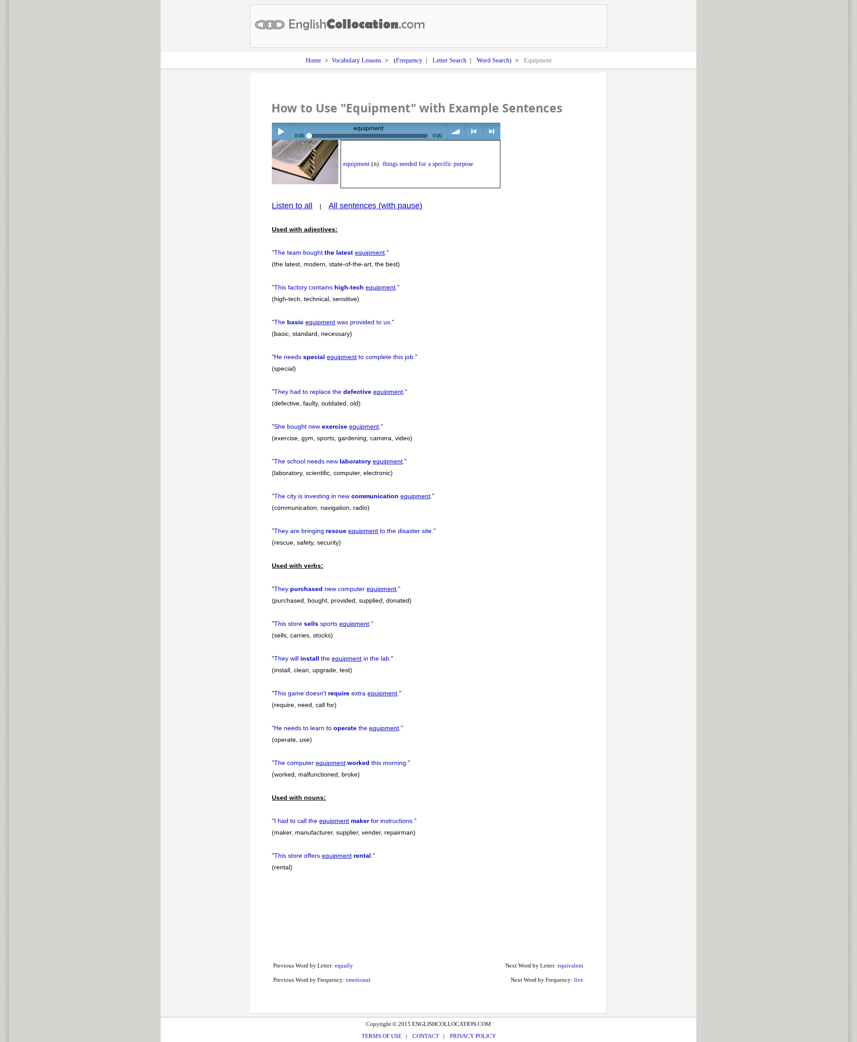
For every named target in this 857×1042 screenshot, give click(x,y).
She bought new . (327, 426)
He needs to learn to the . (337, 728)
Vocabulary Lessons (356, 60)
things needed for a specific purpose (428, 164)
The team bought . (330, 252)
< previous (474, 131)
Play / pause (280, 131)
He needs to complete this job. (344, 356)
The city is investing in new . (353, 496)
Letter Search (449, 60)
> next (491, 131)
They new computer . (336, 588)
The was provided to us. (333, 322)
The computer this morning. (341, 762)
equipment (356, 164)
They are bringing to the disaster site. (353, 530)
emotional (358, 979)
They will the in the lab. (332, 658)
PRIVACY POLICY (473, 1036)
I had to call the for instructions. (344, 820)
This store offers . (323, 855)
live (578, 979)
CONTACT (425, 1036)
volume (456, 131)
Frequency (409, 60)
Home (313, 60)
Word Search (493, 60)
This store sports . (322, 623)
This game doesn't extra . (336, 693)
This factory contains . (335, 287)
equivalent (570, 965)
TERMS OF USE (382, 1036)
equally (344, 965)
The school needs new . (339, 461)
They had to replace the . (339, 391)
